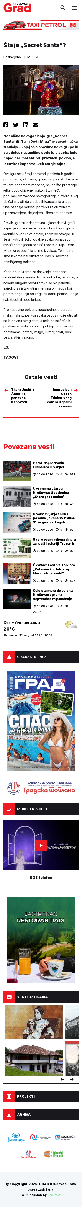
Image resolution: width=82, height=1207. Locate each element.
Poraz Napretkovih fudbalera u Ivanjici (48, 465)
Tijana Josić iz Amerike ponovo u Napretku (22, 396)
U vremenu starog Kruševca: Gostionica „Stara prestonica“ (51, 492)
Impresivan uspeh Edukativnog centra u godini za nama (59, 398)
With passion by (41, 1195)
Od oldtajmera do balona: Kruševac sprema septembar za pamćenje (53, 595)
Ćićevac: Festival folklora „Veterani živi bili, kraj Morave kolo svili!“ (54, 569)
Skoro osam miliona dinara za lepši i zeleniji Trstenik (54, 542)
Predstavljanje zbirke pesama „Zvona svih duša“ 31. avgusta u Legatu (54, 518)
